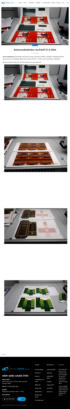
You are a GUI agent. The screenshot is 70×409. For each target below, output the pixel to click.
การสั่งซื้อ (38, 3)
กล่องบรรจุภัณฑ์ (51, 370)
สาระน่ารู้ (53, 3)
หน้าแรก (20, 3)
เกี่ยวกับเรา (31, 3)
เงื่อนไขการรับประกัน (38, 396)
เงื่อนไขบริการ (38, 392)
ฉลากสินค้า (49, 388)
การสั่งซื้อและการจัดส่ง (39, 381)
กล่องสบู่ (49, 382)
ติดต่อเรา (58, 3)
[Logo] (9, 3)
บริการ (24, 3)
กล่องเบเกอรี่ (50, 385)
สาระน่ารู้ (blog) (39, 370)
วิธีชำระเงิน (37, 385)
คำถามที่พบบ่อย (46, 3)
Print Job (35, 45)
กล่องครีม (49, 373)
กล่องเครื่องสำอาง (50, 377)
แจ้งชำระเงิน (38, 388)
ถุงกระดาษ (49, 392)
